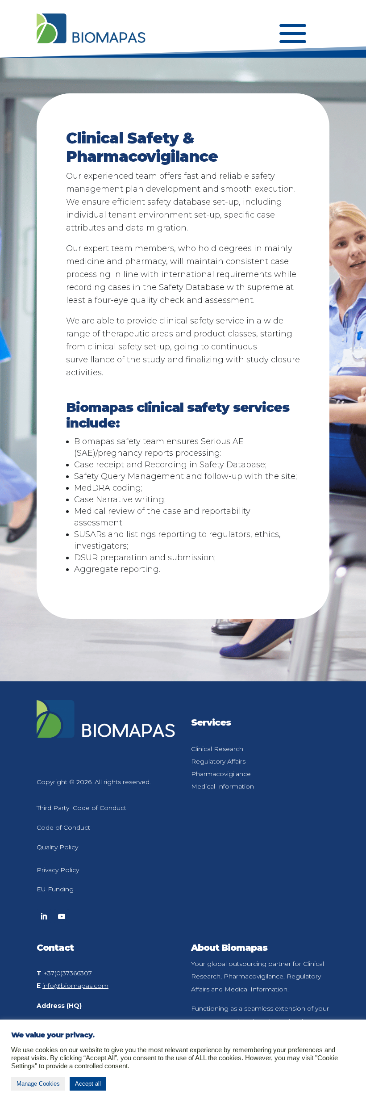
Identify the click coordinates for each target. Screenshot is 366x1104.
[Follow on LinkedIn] (44, 916)
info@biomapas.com (75, 986)
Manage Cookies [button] (38, 1083)
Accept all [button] (88, 1083)
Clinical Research (217, 749)
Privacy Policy (58, 870)
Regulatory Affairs (218, 761)
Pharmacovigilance (221, 774)
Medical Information (222, 786)
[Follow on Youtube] (61, 916)
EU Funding (55, 889)
